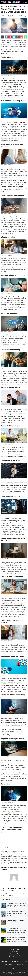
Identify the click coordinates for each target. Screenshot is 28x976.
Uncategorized (22, 16)
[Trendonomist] (11, 2)
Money (20, 15)
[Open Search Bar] (23, 2)
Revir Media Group (20, 972)
